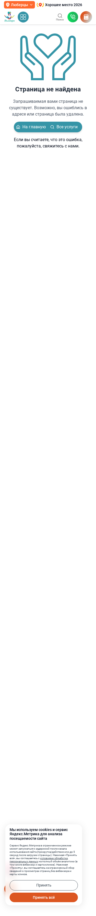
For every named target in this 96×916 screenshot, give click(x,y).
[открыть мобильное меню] (23, 17)
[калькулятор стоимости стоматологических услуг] (86, 17)
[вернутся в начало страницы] (86, 895)
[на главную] (9, 17)
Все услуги (67, 126)
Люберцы (19, 5)
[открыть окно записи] (72, 17)
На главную (34, 126)
